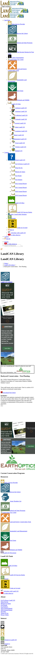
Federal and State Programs (24, 43)
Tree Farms (20, 90)
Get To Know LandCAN (22, 164)
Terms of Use (4, 613)
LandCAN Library (9, 265)
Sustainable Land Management (18, 531)
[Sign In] (2, 249)
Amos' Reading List (15, 501)
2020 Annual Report (21, 191)
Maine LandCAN (19, 135)
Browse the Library (22, 33)
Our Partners (18, 179)
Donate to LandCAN (10, 640)
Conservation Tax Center (16, 59)
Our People (18, 175)
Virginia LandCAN (20, 147)
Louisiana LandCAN (21, 131)
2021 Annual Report (21, 187)
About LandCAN (20, 160)
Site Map (3, 611)
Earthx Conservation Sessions (18, 214)
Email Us (7, 644)
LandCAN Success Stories (24, 212)
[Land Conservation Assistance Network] (15, 12)
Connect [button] (6, 152)
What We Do (19, 168)
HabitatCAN (18, 151)
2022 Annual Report (21, 183)
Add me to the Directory (11, 632)
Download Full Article (9, 392)
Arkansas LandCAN (21, 111)
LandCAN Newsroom (9, 553)
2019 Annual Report (21, 195)
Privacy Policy (5, 615)
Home (6, 263)
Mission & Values (20, 172)
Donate (13, 218)
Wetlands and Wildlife (23, 100)
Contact (6, 236)
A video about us (15, 235)
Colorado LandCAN (21, 119)
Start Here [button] (7, 20)
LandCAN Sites (16, 104)
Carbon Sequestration (17, 57)
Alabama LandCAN (21, 108)
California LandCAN (21, 115)
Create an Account (22, 227)
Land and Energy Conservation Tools (17, 69)
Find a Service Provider (18, 24)
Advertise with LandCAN (18, 233)
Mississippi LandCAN (20, 139)
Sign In (12, 230)
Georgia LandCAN (20, 123)
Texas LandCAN (20, 143)
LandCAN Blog (19, 203)
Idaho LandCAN (20, 127)
